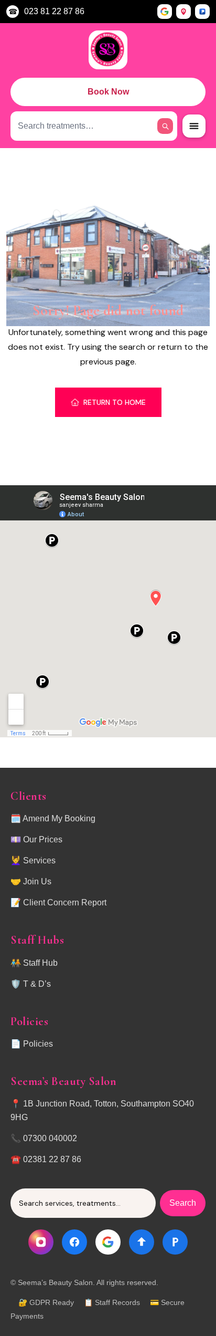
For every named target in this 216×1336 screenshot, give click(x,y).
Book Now (108, 91)
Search (182, 1202)
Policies (38, 1043)
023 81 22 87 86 (54, 11)
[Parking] (202, 11)
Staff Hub (40, 962)
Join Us (37, 881)
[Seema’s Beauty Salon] (108, 49)
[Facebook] (74, 1242)
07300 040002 (50, 1138)
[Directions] (183, 11)
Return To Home (114, 402)
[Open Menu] (194, 126)
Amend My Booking (59, 818)
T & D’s (37, 983)
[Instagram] (40, 1242)
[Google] (164, 11)
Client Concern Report (64, 902)
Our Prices (42, 839)
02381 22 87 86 (52, 1159)
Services (39, 860)
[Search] (165, 126)
